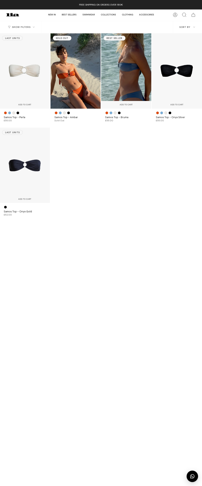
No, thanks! (101, 262)
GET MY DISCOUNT (101, 249)
